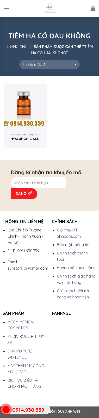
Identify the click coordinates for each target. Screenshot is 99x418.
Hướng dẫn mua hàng (76, 267)
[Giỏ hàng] (93, 8)
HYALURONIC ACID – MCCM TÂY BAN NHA (25, 139)
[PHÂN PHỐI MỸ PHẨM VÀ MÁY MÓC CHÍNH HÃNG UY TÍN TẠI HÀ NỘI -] (49, 8)
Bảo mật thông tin (73, 244)
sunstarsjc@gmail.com (27, 268)
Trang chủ (16, 46)
